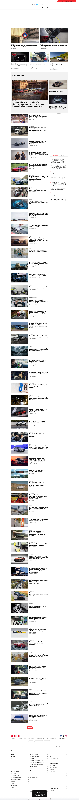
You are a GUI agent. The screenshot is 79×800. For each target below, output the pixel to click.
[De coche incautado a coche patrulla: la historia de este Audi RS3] (19, 596)
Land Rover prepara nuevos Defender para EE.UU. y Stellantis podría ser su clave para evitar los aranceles (38, 533)
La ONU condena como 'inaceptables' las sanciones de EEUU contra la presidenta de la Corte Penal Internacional (58, 194)
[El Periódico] (16, 736)
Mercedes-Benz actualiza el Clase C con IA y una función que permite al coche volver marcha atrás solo (38, 447)
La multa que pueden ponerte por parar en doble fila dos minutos (38, 189)
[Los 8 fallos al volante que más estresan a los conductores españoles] (19, 437)
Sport (31, 770)
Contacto (20, 738)
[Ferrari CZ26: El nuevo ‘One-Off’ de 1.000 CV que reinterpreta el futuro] (19, 339)
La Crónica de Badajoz (15, 787)
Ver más (30, 727)
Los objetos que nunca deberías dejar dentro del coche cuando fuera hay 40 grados (37, 668)
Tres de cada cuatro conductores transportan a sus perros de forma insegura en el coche (37, 66)
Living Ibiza (52, 790)
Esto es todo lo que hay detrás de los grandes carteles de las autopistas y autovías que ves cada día (38, 717)
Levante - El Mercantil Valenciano (36, 764)
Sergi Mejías (31, 252)
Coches (31, 7)
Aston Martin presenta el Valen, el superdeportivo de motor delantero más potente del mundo (38, 557)
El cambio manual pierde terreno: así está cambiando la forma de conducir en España (38, 606)
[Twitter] (63, 736)
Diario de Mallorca (14, 762)
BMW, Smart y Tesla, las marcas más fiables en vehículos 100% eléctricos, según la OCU (37, 276)
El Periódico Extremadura (16, 777)
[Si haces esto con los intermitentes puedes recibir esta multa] (19, 522)
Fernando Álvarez (43, 48)
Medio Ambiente (53, 779)
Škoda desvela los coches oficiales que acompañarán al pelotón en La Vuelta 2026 (38, 215)
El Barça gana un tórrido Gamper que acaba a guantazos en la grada (58, 189)
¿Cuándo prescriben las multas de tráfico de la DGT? (38, 226)
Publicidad (28, 738)
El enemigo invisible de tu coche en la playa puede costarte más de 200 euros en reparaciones (38, 264)
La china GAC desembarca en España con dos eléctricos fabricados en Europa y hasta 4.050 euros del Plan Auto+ (38, 301)
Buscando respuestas (54, 788)
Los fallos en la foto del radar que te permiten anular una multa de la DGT (38, 508)
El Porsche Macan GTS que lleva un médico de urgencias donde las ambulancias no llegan (38, 178)
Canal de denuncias (63, 738)
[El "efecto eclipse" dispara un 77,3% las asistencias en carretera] (19, 547)
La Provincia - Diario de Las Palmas (37, 762)
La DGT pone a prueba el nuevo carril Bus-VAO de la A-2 (37, 471)
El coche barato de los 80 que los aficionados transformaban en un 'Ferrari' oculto (38, 166)
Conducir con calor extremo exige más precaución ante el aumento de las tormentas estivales (38, 349)
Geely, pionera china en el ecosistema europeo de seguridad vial (38, 202)
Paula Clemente (32, 157)
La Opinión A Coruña (34, 754)
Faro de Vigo (13, 783)
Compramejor (52, 771)
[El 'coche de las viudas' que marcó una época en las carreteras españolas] (19, 645)
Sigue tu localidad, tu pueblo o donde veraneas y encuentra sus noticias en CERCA (39, 794)
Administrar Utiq (46, 741)
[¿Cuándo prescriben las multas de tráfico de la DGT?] (19, 229)
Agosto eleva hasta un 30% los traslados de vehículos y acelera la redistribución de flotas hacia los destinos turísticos (38, 692)
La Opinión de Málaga (34, 756)
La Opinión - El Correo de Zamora (36, 760)
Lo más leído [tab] (55, 155)
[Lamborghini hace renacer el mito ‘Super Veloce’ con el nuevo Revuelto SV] (19, 412)
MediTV (31, 784)
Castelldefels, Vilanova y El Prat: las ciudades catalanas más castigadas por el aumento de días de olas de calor (58, 178)
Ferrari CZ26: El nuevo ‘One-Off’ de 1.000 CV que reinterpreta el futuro (38, 336)
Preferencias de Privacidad (54, 738)
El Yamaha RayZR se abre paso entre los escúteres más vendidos (38, 250)
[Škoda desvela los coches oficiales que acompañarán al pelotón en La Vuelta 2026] (19, 216)
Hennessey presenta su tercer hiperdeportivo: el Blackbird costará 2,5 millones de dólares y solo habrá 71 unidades (57, 108)
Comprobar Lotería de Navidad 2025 (57, 777)
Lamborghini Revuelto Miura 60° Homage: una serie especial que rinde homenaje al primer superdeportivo (28, 104)
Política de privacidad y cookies (42, 738)
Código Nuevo (52, 769)
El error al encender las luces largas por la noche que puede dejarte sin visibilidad (38, 398)
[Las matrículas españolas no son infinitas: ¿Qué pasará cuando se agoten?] (19, 388)
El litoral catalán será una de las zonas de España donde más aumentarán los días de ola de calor (58, 172)
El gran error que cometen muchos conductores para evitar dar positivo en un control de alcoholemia (38, 362)
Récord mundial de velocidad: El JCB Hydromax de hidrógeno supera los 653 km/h (37, 631)
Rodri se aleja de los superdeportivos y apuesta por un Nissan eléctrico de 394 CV (38, 117)
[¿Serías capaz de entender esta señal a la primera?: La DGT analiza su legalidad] (25, 35)
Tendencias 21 (52, 784)
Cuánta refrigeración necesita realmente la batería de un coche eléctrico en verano (53, 46)
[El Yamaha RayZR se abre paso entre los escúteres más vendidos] (19, 253)
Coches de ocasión (53, 767)
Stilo (50, 754)
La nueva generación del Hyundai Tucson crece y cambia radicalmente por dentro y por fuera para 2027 (38, 239)
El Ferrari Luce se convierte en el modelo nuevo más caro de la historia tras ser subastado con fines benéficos (38, 570)
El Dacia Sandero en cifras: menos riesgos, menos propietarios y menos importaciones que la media (38, 680)
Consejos (47, 7)
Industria (41, 7)
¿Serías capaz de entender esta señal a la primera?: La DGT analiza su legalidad (24, 46)
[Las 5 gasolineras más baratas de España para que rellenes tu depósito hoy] (19, 620)
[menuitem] (28, 799)
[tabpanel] (59, 181)
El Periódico (13, 773)
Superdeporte (33, 772)
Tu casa (51, 786)
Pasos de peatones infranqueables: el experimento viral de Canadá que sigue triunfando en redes (38, 655)
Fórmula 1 (51, 773)
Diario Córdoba (14, 758)
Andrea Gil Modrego (15, 68)
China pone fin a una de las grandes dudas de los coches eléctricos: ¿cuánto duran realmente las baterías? (38, 141)
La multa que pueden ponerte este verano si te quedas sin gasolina (38, 287)
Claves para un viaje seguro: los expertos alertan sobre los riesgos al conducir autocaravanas (38, 484)
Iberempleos (52, 775)
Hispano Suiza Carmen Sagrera (56, 91)
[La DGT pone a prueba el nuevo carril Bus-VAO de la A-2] (19, 473)
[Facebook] (61, 736)
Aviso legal (34, 738)
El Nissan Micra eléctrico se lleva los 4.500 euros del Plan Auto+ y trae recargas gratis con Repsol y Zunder (38, 325)
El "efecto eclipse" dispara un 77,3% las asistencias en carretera (39, 544)
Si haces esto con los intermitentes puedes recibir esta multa (38, 520)
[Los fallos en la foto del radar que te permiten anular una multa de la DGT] (19, 510)
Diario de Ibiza (14, 760)
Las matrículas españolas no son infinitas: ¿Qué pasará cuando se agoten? (38, 386)
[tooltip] (39, 793)
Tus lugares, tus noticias (39, 792)
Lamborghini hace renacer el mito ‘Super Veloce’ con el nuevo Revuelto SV (38, 410)
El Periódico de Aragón (15, 771)
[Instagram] (66, 736)
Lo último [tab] (62, 155)
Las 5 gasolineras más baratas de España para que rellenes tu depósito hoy (38, 619)
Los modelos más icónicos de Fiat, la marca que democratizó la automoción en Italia (38, 704)
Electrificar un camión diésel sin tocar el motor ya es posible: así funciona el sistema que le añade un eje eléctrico (38, 313)
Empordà (13, 781)
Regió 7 (31, 768)
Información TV (33, 779)
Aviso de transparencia (38, 741)
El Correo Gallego (14, 767)
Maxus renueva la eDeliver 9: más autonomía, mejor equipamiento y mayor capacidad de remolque (38, 129)
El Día (12, 769)
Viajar (51, 756)
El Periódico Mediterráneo (16, 779)
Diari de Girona (14, 756)
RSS (24, 738)
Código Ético (31, 741)
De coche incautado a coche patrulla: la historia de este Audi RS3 (39, 593)
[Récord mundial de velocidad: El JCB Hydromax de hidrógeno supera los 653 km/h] (19, 633)
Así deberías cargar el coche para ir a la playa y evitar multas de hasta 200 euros (38, 374)
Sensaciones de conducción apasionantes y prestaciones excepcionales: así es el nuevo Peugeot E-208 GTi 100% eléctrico (38, 460)
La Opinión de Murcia (34, 758)
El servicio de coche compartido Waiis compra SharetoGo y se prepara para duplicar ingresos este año (38, 154)
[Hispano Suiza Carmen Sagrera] (58, 84)
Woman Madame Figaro (54, 758)
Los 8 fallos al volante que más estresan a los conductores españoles (37, 435)
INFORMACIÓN (14, 785)
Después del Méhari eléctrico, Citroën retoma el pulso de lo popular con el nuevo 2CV (19, 66)
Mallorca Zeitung (33, 766)
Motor (50, 90)
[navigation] (39, 798)
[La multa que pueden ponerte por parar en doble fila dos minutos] (19, 192)
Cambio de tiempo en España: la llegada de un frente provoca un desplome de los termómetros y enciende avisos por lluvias (59, 184)
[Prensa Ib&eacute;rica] (63, 746)
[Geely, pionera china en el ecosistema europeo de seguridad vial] (19, 204)
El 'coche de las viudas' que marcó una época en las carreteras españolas (38, 643)
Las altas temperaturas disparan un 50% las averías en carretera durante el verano (38, 582)
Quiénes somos (14, 738)
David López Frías (32, 425)
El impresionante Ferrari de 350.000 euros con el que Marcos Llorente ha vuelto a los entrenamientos (38, 496)
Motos (36, 7)
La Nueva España (14, 789)
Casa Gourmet (52, 765)
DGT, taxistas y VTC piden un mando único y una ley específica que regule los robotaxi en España (38, 423)
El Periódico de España (15, 775)
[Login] (75, 4)
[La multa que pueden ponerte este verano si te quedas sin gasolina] (19, 290)
